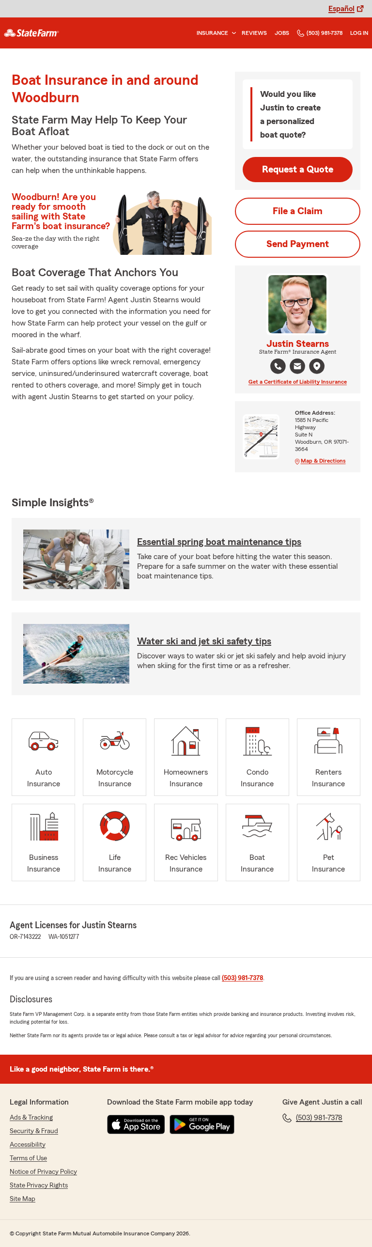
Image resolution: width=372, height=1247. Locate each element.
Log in (359, 33)
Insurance (212, 33)
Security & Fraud (34, 1131)
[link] (31, 33)
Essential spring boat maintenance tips (219, 542)
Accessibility (28, 1144)
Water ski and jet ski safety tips (204, 641)
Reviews (254, 33)
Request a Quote (297, 169)
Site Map (22, 1199)
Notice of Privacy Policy (43, 1172)
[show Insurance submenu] (232, 33)
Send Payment (297, 244)
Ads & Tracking (31, 1117)
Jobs (282, 33)
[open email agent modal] (297, 367)
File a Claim (298, 211)
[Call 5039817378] (278, 366)
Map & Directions (323, 461)
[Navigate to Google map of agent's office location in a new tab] (317, 366)
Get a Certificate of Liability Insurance (297, 382)
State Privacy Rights (39, 1185)
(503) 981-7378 (324, 33)
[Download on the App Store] (136, 1124)
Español (341, 9)
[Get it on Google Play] (202, 1124)
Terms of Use (28, 1158)
